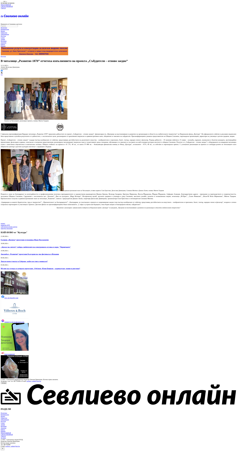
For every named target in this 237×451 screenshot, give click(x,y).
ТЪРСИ (3, 8)
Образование (5, 34)
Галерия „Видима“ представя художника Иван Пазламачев (25, 240)
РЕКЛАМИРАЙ (6, 5)
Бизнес (3, 31)
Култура (3, 36)
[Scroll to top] (2, 448)
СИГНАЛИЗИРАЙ (7, 6)
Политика (4, 28)
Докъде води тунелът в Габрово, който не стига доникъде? (24, 261)
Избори (3, 46)
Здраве (3, 39)
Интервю (4, 41)
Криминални (5, 29)
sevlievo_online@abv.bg (34, 381)
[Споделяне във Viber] (2, 75)
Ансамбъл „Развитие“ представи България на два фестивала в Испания (30, 254)
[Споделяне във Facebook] (2, 71)
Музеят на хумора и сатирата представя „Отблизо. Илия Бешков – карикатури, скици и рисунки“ (40, 269)
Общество (4, 33)
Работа (3, 44)
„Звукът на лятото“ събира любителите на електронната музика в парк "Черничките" (36, 247)
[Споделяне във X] (2, 73)
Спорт (3, 38)
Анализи (3, 42)
